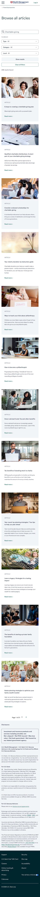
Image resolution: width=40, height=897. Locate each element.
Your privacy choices (28, 875)
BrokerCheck (12, 846)
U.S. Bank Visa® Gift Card (9, 859)
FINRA (29, 815)
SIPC (33, 815)
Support (4, 855)
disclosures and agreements (21, 806)
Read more (8, 116)
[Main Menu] (3, 2)
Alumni (23, 868)
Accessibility (25, 863)
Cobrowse (4, 879)
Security (24, 855)
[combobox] (20, 32)
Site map (24, 859)
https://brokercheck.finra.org (10, 844)
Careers (4, 863)
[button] (36, 2)
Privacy (3, 875)
